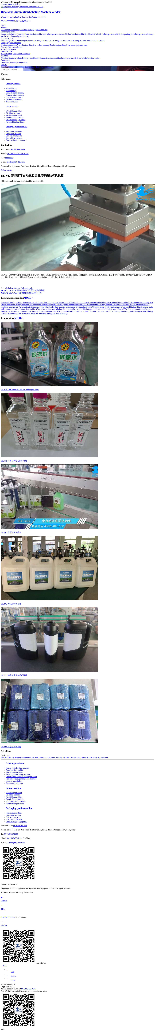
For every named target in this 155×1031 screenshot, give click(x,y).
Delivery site (80, 58)
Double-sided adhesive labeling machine (100, 34)
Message (11, 4)
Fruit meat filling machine (76, 40)
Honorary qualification (30, 58)
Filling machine (21, 30)
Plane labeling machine (34, 34)
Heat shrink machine (9, 45)
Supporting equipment (19, 36)
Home (3, 25)
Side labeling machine (51, 34)
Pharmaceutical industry (15, 95)
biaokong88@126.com (16, 162)
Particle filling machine (57, 40)
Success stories (6, 54)
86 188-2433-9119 (23, 21)
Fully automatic (27, 288)
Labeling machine (8, 30)
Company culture (15, 58)
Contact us (5, 60)
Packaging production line (37, 30)
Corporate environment (49, 58)
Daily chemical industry (45, 67)
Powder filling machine (95, 40)
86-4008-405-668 (20, 826)
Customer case (6, 51)
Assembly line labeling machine (72, 34)
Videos (3, 27)
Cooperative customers (21, 54)
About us (4, 56)
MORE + (28, 298)
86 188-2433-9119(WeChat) (18, 154)
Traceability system (8, 49)
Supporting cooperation (18, 62)
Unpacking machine (25, 45)
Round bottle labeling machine (12, 34)
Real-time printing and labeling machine (131, 34)
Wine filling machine (9, 40)
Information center (92, 58)
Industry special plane (14, 781)
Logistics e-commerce (14, 97)
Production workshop (66, 58)
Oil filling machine (24, 40)
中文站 (18, 4)
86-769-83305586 (8, 21)
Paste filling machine (40, 40)
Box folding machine (58, 45)
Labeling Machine (13, 288)
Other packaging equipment (76, 45)
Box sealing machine (41, 45)
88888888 (9, 158)
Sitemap (4, 4)
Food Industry (11, 88)
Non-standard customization (11, 47)
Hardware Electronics (14, 99)
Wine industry (11, 91)
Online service (6, 170)
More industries (12, 102)
